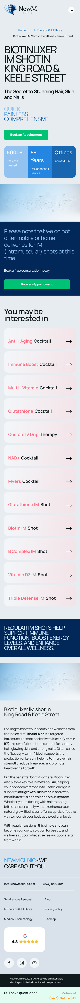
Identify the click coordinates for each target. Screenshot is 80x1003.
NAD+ (23, 458)
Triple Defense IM (32, 598)
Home (22, 30)
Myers (24, 481)
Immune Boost (32, 364)
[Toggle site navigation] (71, 9)
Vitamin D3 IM (28, 574)
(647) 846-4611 (62, 998)
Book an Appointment (26, 134)
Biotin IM (23, 528)
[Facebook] (9, 963)
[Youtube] (34, 963)
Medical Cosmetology (18, 919)
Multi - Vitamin (32, 388)
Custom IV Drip (32, 434)
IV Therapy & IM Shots (48, 30)
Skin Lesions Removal (18, 899)
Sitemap (50, 919)
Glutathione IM (29, 504)
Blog (47, 899)
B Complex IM (27, 551)
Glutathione (30, 411)
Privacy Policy (53, 909)
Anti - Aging (29, 341)
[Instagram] (22, 963)
